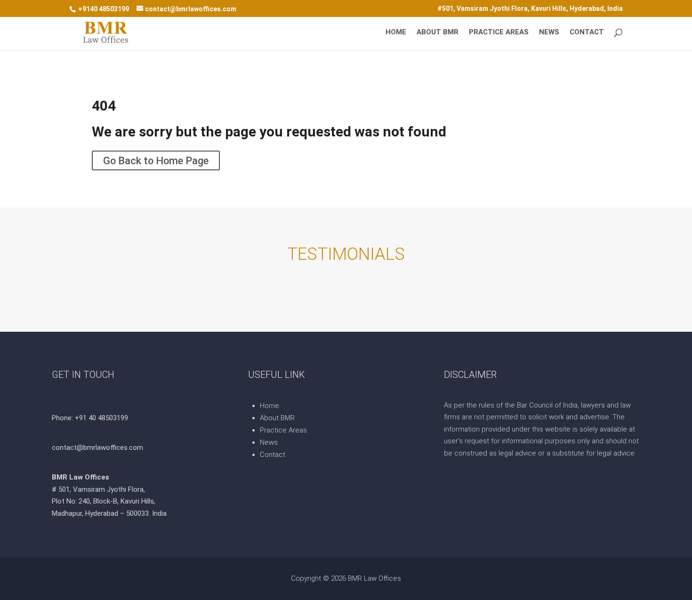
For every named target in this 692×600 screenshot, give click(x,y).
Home (396, 32)
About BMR (438, 32)
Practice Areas (499, 32)
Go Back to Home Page (156, 160)
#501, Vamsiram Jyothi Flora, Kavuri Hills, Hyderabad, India (530, 8)
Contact (587, 32)
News (549, 32)
